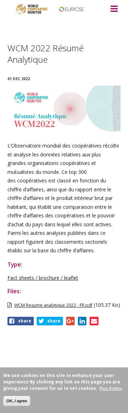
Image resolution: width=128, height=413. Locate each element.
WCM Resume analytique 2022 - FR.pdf (53, 305)
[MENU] (114, 9)
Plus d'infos (111, 388)
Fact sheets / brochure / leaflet (42, 277)
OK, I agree (16, 401)
